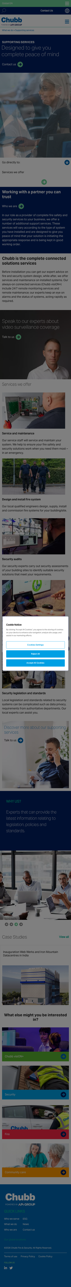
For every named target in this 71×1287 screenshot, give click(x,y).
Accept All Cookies (35, 663)
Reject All (35, 654)
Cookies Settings (35, 645)
